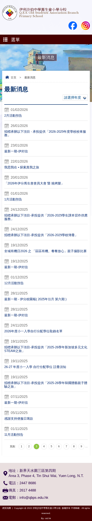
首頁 (13, 77)
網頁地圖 (6, 508)
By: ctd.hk (46, 518)
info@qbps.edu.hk (33, 498)
